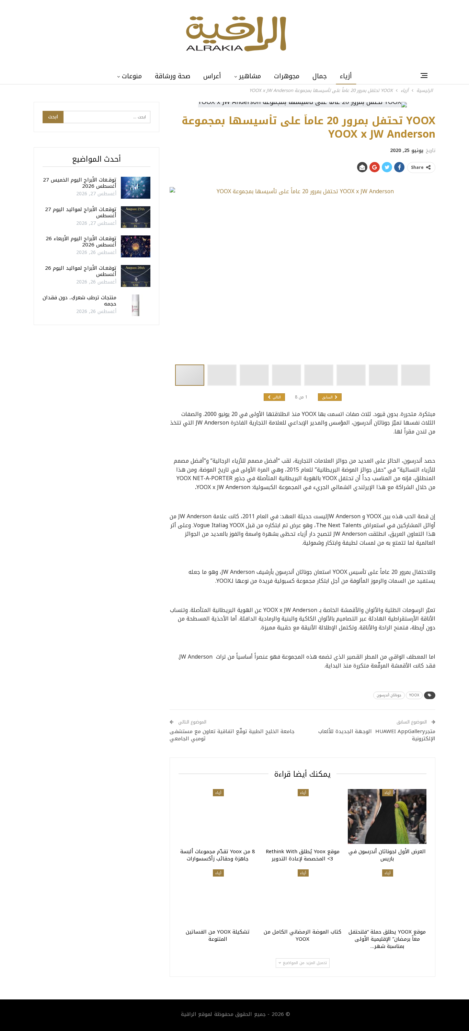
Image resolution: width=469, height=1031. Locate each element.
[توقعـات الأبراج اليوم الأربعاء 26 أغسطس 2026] (135, 246)
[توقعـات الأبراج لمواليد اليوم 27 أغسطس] (135, 217)
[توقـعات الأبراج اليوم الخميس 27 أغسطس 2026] (135, 188)
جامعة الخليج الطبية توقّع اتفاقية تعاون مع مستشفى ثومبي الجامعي (232, 735)
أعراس (212, 76)
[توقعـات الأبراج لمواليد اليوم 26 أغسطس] (135, 276)
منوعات (132, 76)
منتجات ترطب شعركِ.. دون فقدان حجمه (79, 301)
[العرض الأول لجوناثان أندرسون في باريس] (387, 816)
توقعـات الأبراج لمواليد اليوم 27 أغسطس (80, 212)
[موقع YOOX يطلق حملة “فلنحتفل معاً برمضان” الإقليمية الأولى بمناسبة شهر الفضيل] (387, 896)
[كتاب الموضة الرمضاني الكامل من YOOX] (302, 896)
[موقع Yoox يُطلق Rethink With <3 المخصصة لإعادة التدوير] (302, 816)
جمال (319, 76)
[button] (223, 375)
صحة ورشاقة (172, 76)
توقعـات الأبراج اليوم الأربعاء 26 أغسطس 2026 (81, 242)
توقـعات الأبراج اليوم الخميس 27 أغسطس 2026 (79, 183)
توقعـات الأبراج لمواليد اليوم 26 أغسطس (80, 271)
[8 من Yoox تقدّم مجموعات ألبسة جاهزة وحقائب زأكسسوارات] (218, 816)
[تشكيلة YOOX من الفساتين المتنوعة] (218, 896)
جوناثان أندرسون (389, 695)
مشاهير (250, 76)
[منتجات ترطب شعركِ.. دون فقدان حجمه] (135, 305)
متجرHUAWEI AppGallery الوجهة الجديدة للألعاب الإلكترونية (376, 735)
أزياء (346, 76)
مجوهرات (286, 76)
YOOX (414, 695)
